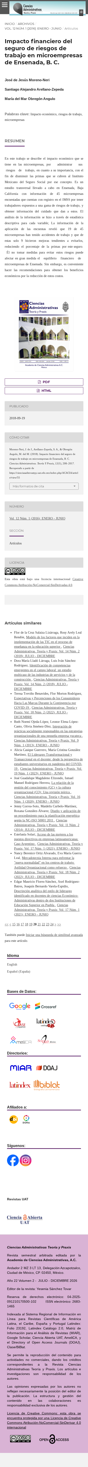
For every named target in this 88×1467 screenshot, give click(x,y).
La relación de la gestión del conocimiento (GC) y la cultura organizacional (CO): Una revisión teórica (44, 787)
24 (52, 924)
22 (43, 924)
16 (18, 924)
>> (59, 924)
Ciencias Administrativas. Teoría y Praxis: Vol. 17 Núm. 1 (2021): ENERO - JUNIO (47, 909)
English (12, 964)
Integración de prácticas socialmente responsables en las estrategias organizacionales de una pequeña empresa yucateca (48, 731)
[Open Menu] (4, 4)
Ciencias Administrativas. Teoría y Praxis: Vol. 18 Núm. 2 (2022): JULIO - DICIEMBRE (45, 712)
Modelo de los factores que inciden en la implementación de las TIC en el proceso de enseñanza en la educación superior (47, 641)
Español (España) (18, 971)
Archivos (26, 24)
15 (13, 924)
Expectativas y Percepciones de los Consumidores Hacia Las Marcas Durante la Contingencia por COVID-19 (47, 703)
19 (30, 924)
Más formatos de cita (28, 486)
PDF (46, 382)
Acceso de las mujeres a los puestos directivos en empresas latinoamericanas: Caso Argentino (46, 839)
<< (6, 924)
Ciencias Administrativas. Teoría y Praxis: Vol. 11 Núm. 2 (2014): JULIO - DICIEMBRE (46, 825)
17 (22, 924)
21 (39, 924)
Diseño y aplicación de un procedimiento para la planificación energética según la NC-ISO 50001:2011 (47, 815)
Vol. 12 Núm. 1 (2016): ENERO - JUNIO (33, 28)
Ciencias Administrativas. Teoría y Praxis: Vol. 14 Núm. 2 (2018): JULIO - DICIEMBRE (47, 651)
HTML (46, 391)
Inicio (10, 24)
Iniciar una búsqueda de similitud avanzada (54, 935)
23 (47, 924)
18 (26, 924)
